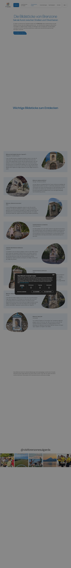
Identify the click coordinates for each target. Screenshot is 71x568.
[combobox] (53, 274)
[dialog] (35, 284)
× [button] (54, 274)
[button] (22, 291)
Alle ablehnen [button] (36, 291)
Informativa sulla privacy (24, 282)
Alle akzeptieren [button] (47, 291)
